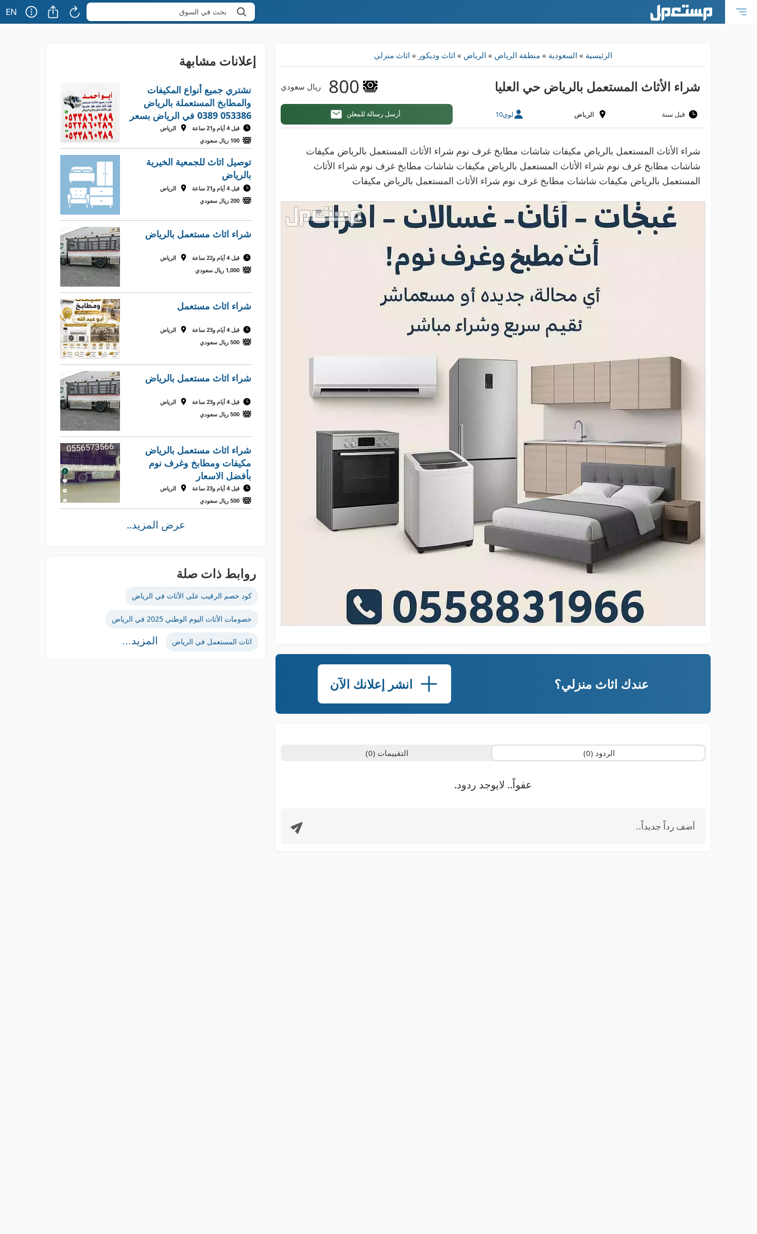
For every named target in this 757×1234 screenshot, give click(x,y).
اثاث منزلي (392, 55)
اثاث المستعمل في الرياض (212, 641)
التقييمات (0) (387, 753)
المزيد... (140, 640)
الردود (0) (599, 753)
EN (11, 11)
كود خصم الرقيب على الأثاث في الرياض (192, 596)
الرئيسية (599, 55)
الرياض (474, 55)
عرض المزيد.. (156, 525)
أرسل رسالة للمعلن (374, 113)
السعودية (562, 55)
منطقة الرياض (517, 55)
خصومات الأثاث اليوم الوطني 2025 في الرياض (182, 619)
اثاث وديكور (436, 55)
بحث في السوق (203, 11)
